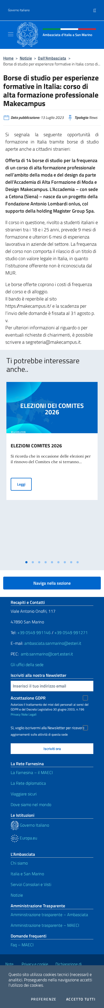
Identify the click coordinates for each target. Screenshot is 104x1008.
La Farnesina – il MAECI (32, 772)
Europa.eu (28, 838)
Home (8, 58)
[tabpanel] (52, 469)
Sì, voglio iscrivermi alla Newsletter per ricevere (47, 728)
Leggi (24, 484)
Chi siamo (19, 863)
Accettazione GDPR (28, 698)
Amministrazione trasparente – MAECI (45, 925)
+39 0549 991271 (71, 632)
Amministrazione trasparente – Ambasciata (49, 914)
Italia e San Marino (27, 873)
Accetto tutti (80, 999)
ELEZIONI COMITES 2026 (36, 445)
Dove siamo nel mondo (31, 804)
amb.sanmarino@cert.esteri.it (47, 654)
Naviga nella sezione (52, 583)
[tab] (26, 562)
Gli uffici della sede (27, 664)
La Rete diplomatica (28, 783)
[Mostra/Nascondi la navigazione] (10, 34)
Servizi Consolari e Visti (31, 884)
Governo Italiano (19, 10)
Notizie (26, 58)
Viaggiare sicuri (24, 794)
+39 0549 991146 (34, 632)
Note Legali (29, 714)
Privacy (16, 714)
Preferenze (44, 999)
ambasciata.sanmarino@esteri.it (52, 643)
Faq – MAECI (22, 944)
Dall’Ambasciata (52, 58)
